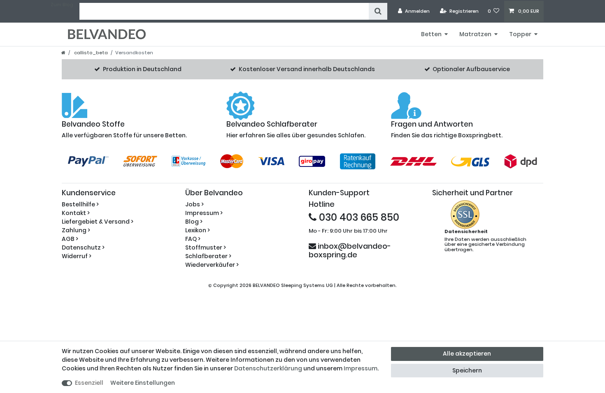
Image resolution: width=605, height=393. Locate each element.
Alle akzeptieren (467, 353)
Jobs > (194, 204)
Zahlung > (76, 230)
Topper (520, 34)
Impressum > (204, 213)
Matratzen (475, 34)
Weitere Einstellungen (142, 383)
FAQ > (192, 239)
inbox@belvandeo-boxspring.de (350, 250)
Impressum (360, 368)
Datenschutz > (83, 247)
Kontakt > (76, 213)
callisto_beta (90, 52)
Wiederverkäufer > (212, 265)
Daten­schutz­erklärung (268, 368)
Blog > (193, 221)
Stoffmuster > (205, 247)
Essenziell (89, 383)
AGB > (70, 239)
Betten (431, 34)
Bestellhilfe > (80, 204)
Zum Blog (62, 4)
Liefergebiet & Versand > (97, 221)
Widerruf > (76, 256)
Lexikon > (197, 230)
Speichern (467, 370)
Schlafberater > (208, 256)
